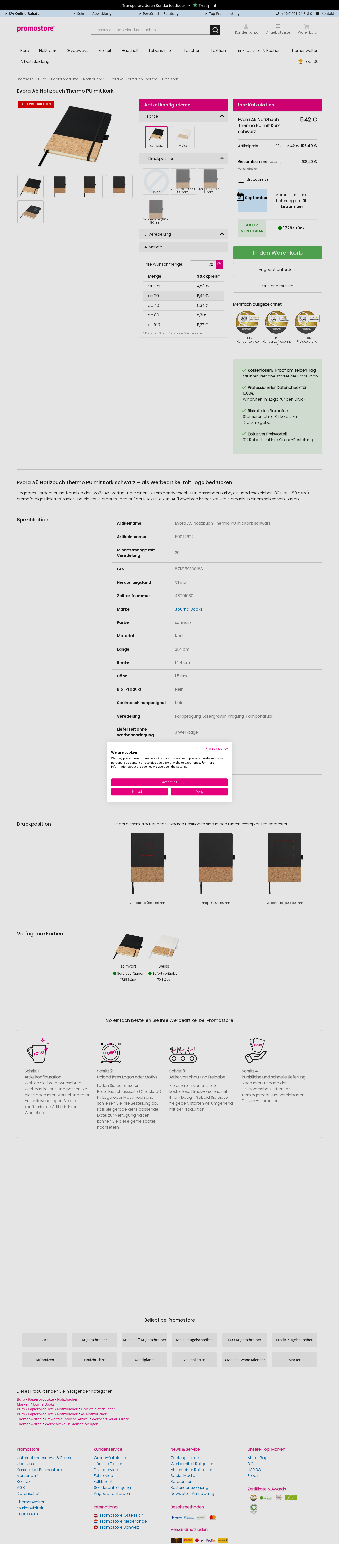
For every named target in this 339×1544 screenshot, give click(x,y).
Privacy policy (216, 748)
